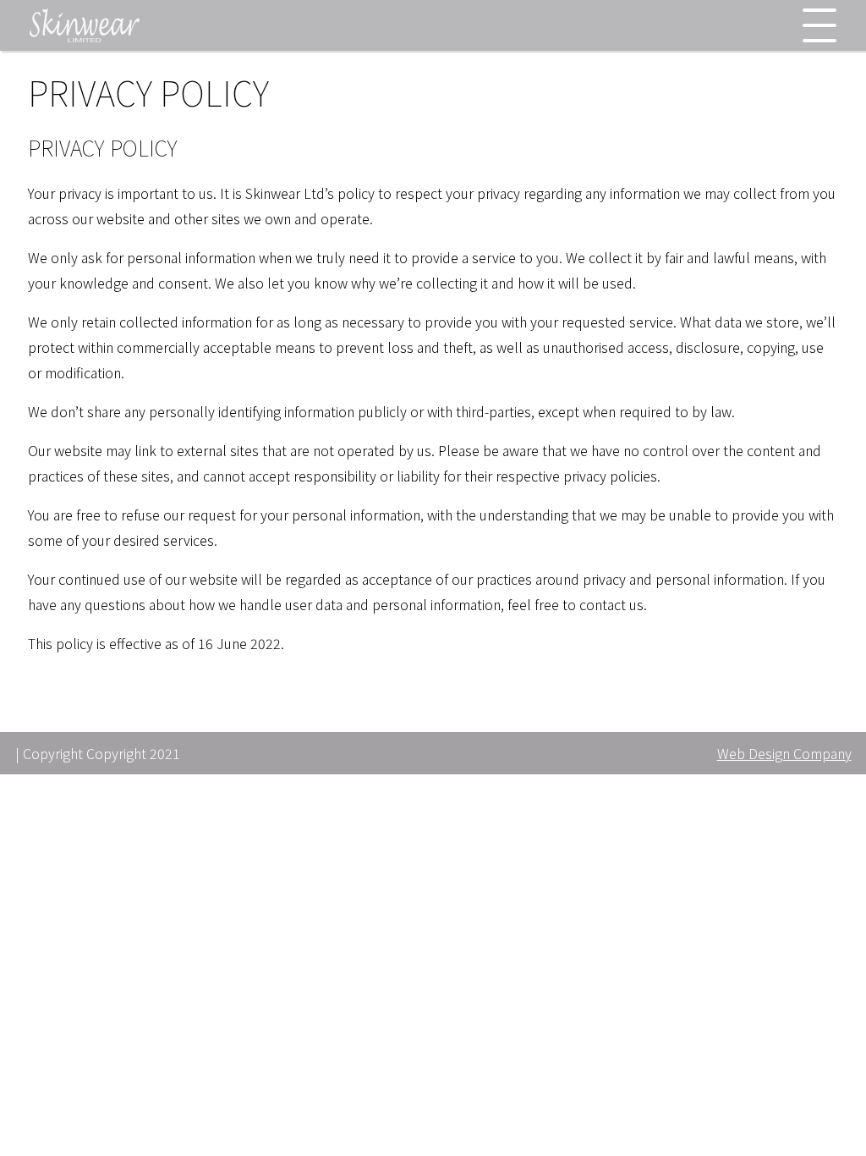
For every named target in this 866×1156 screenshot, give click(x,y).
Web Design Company (784, 753)
